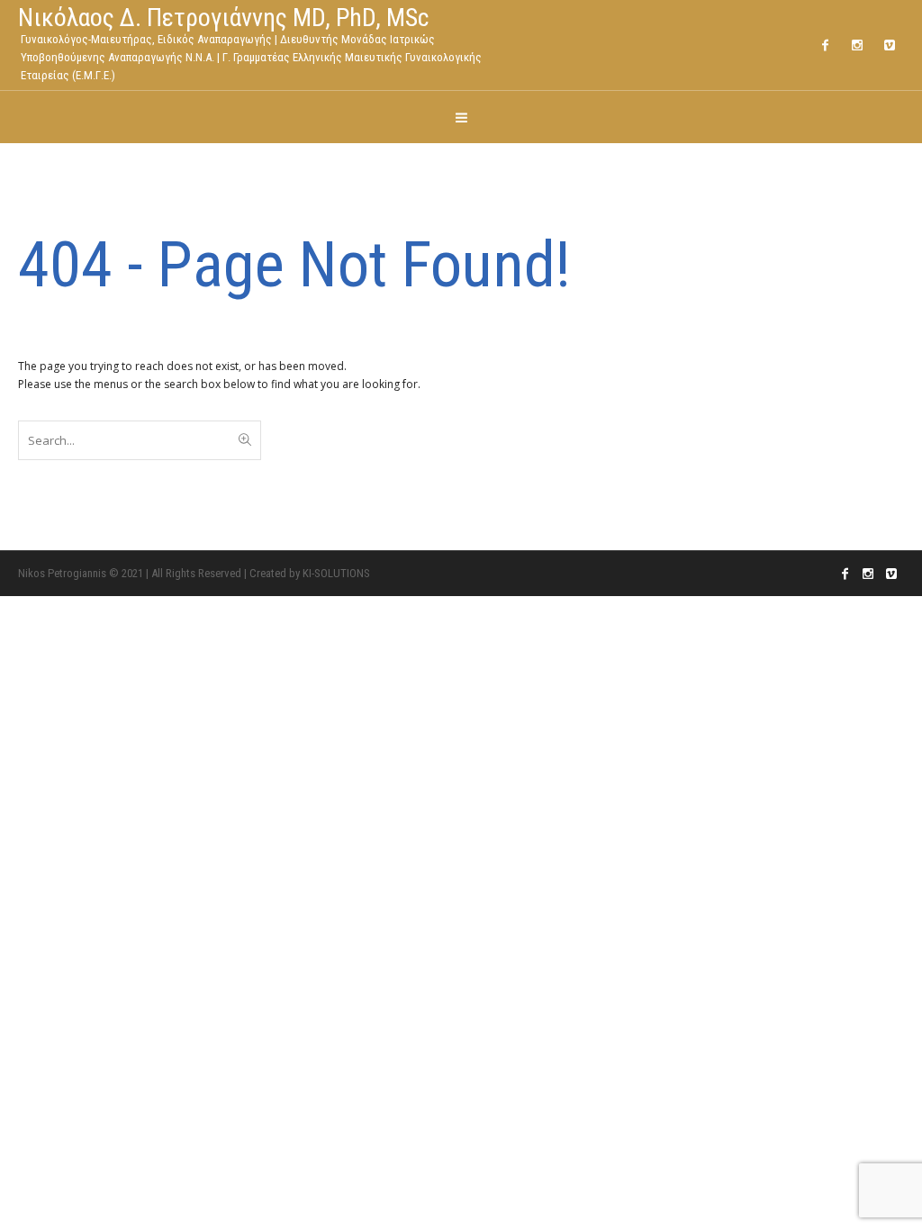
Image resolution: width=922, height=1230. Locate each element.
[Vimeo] (889, 45)
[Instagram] (857, 45)
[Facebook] (824, 45)
